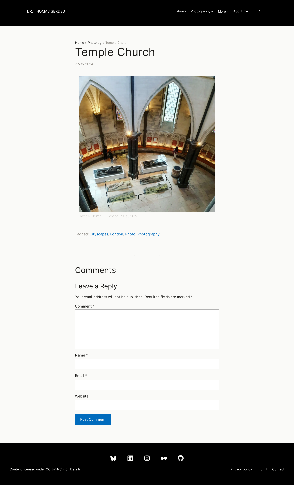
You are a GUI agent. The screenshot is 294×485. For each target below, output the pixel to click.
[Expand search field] (260, 11)
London (116, 234)
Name (81, 355)
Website (81, 396)
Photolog (95, 43)
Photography (148, 234)
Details (75, 469)
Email (81, 375)
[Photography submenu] (212, 11)
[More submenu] (228, 11)
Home (79, 43)
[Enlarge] (232, 82)
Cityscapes (99, 234)
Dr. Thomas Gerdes (46, 11)
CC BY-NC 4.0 (56, 469)
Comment (85, 306)
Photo (130, 234)
